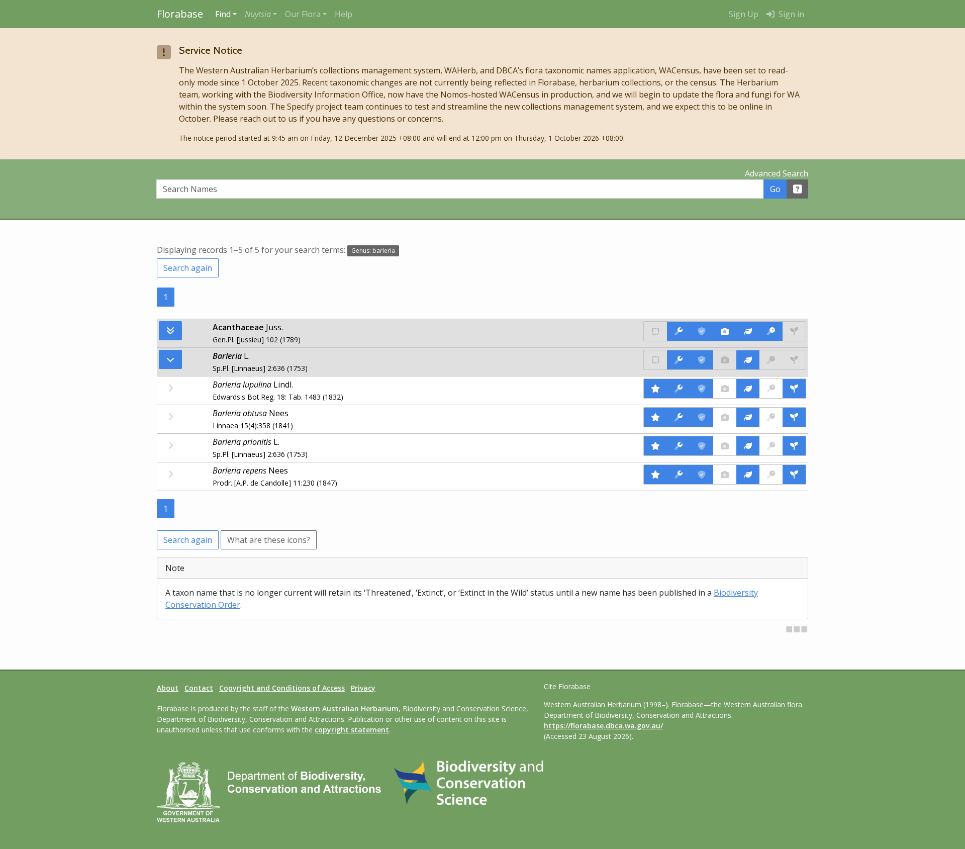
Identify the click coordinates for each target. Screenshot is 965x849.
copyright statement (352, 729)
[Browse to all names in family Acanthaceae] (170, 359)
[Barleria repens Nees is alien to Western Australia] (655, 474)
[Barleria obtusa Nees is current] (701, 417)
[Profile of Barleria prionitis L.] (747, 445)
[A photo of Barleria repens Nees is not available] (724, 474)
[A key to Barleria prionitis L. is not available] (771, 445)
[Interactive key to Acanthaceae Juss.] (771, 331)
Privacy (363, 688)
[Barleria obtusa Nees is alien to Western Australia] (655, 417)
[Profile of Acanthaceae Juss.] (747, 331)
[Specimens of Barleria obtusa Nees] (794, 417)
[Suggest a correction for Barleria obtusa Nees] (678, 417)
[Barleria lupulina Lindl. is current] (701, 388)
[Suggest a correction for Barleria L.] (678, 359)
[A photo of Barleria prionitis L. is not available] (724, 445)
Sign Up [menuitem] (743, 14)
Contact (198, 688)
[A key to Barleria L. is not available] (771, 359)
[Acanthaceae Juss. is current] (701, 331)
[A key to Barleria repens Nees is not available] (771, 474)
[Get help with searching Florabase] (798, 189)
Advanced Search (776, 173)
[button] (261, 14)
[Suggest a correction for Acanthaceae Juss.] (678, 331)
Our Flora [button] (303, 14)
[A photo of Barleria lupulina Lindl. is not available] (724, 388)
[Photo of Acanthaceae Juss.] (724, 331)
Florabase (180, 14)
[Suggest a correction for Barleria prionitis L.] (678, 445)
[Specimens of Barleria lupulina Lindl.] (794, 388)
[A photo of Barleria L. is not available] (724, 359)
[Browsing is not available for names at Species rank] (170, 388)
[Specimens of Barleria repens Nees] (794, 474)
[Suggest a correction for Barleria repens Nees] (678, 474)
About (167, 688)
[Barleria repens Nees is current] (701, 474)
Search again (187, 267)
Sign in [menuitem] (790, 14)
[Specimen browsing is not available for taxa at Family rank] (794, 331)
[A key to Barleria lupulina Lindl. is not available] (771, 388)
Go (775, 189)
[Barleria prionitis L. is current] (701, 445)
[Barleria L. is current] (701, 359)
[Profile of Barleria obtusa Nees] (747, 417)
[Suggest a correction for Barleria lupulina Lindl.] (678, 388)
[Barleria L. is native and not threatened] (655, 359)
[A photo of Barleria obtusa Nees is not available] (724, 417)
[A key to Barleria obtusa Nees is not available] (771, 417)
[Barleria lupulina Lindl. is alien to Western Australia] (655, 388)
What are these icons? (268, 539)
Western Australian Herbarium (345, 708)
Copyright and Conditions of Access (282, 688)
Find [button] (223, 14)
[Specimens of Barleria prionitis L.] (794, 445)
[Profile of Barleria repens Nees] (747, 474)
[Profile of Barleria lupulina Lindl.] (747, 388)
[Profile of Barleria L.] (747, 359)
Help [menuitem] (343, 14)
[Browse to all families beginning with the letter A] (170, 330)
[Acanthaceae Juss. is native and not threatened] (655, 331)
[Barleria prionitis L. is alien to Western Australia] (655, 445)
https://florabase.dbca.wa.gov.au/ (603, 725)
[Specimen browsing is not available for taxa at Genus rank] (794, 359)
